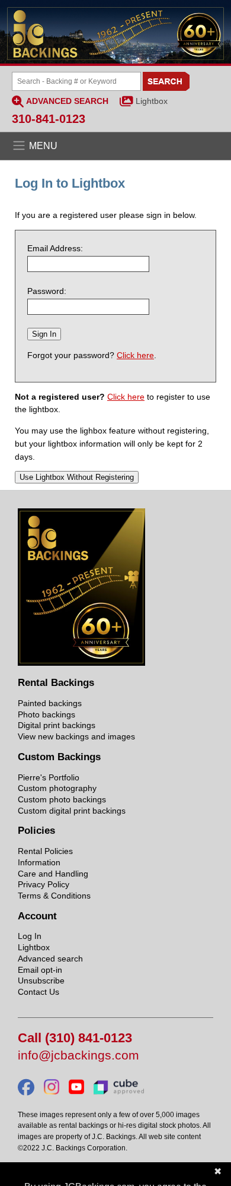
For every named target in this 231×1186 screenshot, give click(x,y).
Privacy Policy (43, 884)
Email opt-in (40, 970)
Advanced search (50, 958)
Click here (135, 355)
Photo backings (46, 714)
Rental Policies (45, 851)
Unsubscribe (41, 980)
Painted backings (50, 703)
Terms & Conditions (54, 895)
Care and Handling (53, 873)
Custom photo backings (62, 799)
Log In (29, 936)
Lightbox (152, 101)
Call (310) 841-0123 (75, 1038)
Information (39, 862)
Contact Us (38, 992)
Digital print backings (56, 725)
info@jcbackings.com (78, 1055)
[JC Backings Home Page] (81, 663)
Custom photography (57, 788)
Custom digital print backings (72, 810)
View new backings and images (76, 736)
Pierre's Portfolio (48, 777)
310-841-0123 (48, 118)
